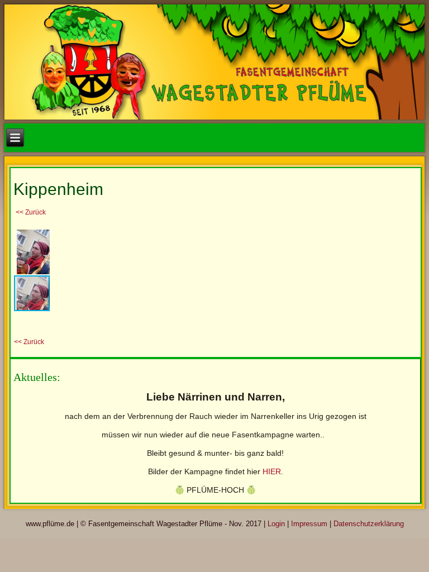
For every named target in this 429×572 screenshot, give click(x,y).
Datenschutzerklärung (368, 523)
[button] (40, 237)
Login (276, 523)
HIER (272, 471)
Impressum (309, 523)
